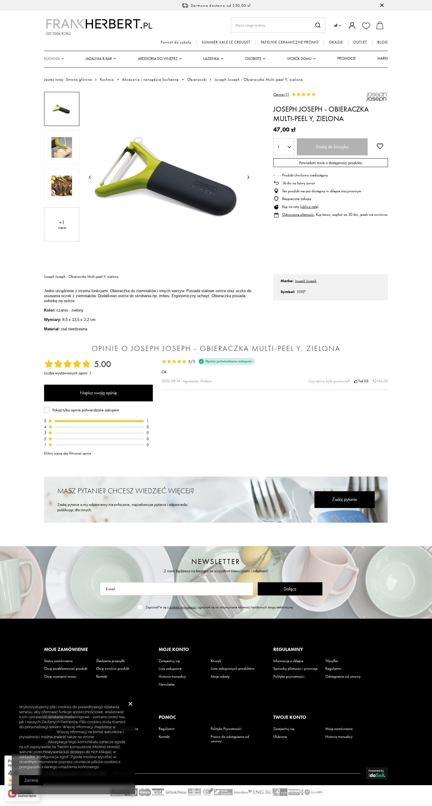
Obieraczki (197, 79)
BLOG (382, 42)
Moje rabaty (220, 676)
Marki (382, 58)
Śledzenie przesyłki (110, 661)
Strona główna (79, 79)
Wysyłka (331, 661)
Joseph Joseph (306, 280)
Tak (362, 381)
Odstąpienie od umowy (343, 676)
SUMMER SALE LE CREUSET (226, 42)
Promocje (346, 58)
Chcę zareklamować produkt (65, 668)
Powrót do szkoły (176, 42)
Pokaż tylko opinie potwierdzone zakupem (85, 410)
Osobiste (253, 58)
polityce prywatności (37, 732)
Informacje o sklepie (288, 661)
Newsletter (215, 561)
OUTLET (360, 42)
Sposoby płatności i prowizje (295, 668)
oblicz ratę (309, 206)
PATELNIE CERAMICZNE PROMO (290, 42)
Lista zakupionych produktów (232, 668)
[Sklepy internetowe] (377, 773)
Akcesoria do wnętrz (158, 58)
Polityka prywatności (288, 676)
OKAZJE (336, 42)
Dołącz (290, 589)
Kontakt (101, 676)
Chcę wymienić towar (60, 676)
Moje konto (174, 649)
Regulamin (333, 668)
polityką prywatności (183, 607)
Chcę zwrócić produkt (112, 668)
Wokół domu (299, 58)
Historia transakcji (172, 676)
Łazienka (211, 58)
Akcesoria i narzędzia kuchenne (150, 79)
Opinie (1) (281, 94)
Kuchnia (52, 58)
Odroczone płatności (298, 214)
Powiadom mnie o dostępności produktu (330, 162)
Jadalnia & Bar (99, 58)
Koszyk (216, 661)
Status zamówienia (58, 661)
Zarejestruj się (169, 661)
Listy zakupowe (170, 668)
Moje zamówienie (66, 649)
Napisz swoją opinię (98, 393)
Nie (381, 381)
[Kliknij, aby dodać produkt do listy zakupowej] (380, 146)
